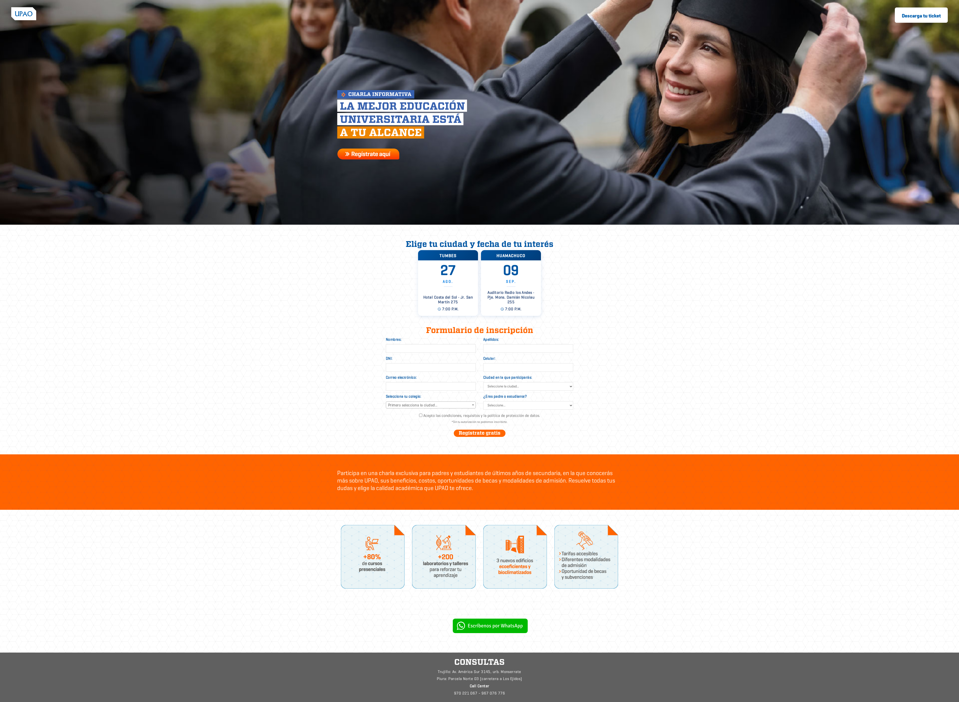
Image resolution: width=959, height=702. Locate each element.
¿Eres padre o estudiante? (505, 396)
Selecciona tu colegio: (403, 396)
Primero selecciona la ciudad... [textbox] (413, 405)
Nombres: (394, 339)
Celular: (489, 358)
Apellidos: (491, 339)
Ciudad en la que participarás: (507, 377)
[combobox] (431, 404)
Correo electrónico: (401, 377)
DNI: (389, 358)
